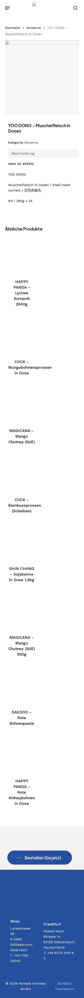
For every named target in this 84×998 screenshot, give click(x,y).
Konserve (33, 28)
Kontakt (64, 983)
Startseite (12, 28)
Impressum (65, 989)
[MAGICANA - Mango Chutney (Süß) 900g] (21, 610)
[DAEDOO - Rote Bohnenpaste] (21, 685)
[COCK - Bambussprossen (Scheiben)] (21, 472)
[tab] (43, 153)
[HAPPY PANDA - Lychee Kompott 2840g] (21, 255)
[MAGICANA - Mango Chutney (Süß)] (21, 403)
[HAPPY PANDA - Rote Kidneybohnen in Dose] (21, 754)
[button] (7, 8)
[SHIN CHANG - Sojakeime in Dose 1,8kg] (21, 541)
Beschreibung (23, 153)
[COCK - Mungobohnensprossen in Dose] (21, 335)
